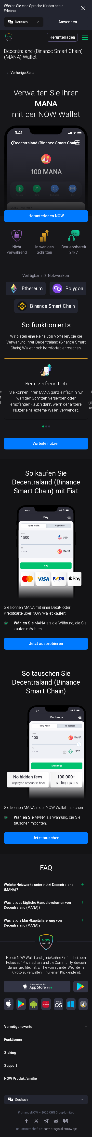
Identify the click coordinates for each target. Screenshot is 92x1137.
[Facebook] (26, 1121)
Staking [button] (10, 1053)
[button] (9, 37)
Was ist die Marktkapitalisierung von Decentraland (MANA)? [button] (33, 923)
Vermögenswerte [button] (18, 1027)
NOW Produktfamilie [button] (20, 1078)
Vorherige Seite (23, 73)
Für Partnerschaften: (46, 1129)
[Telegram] (46, 1121)
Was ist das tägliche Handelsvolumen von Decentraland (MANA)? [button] (37, 905)
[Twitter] (36, 1121)
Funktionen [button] (13, 1040)
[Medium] (66, 1121)
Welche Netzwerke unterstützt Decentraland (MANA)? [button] (39, 887)
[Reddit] (56, 1121)
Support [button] (10, 1066)
